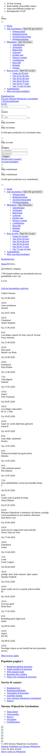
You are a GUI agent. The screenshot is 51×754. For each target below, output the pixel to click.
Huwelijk (16, 62)
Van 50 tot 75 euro (20, 83)
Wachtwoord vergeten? (11, 159)
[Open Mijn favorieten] (2, 120)
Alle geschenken (14, 28)
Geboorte (16, 52)
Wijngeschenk (18, 31)
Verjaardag (17, 47)
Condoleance (18, 60)
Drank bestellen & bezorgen (19, 669)
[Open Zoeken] (2, 110)
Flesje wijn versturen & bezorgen (21, 677)
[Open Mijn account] (2, 140)
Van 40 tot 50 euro (20, 81)
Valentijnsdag (18, 45)
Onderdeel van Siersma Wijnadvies (24, 746)
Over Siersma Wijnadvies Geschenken (24, 698)
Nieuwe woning (19, 57)
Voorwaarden (13, 714)
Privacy (10, 717)
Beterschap (17, 50)
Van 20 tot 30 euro (20, 76)
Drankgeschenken (20, 39)
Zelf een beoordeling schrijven (14, 288)
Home (9, 26)
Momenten (12, 42)
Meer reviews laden (10, 655)
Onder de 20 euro (20, 73)
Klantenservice (7, 96)
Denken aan (17, 55)
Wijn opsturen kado (15, 672)
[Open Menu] (2, 16)
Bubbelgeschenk (19, 34)
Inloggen (5, 156)
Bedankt (16, 65)
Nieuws (10, 701)
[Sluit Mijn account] (2, 145)
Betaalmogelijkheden (16, 690)
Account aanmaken (9, 161)
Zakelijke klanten (14, 695)
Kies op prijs (13, 70)
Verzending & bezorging (18, 693)
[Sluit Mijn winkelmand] (2, 172)
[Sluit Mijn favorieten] (2, 125)
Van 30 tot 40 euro (20, 78)
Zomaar (15, 68)
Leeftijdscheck (13, 722)
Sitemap (4, 746)
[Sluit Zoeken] (2, 115)
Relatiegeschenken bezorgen (19, 666)
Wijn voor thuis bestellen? (18, 91)
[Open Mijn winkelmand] (2, 167)
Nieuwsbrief (12, 711)
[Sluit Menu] (2, 21)
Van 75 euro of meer (21, 86)
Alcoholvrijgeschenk (21, 36)
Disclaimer (11, 719)
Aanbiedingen (13, 88)
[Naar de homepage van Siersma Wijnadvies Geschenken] (19, 98)
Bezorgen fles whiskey (17, 674)
